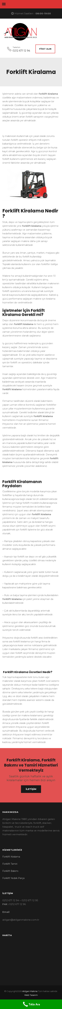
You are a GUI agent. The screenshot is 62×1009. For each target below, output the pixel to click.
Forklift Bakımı (10, 871)
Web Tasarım (31, 995)
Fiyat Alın (45, 49)
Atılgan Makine (30, 991)
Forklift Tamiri (9, 863)
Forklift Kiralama (11, 856)
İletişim (31, 789)
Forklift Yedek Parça (13, 878)
